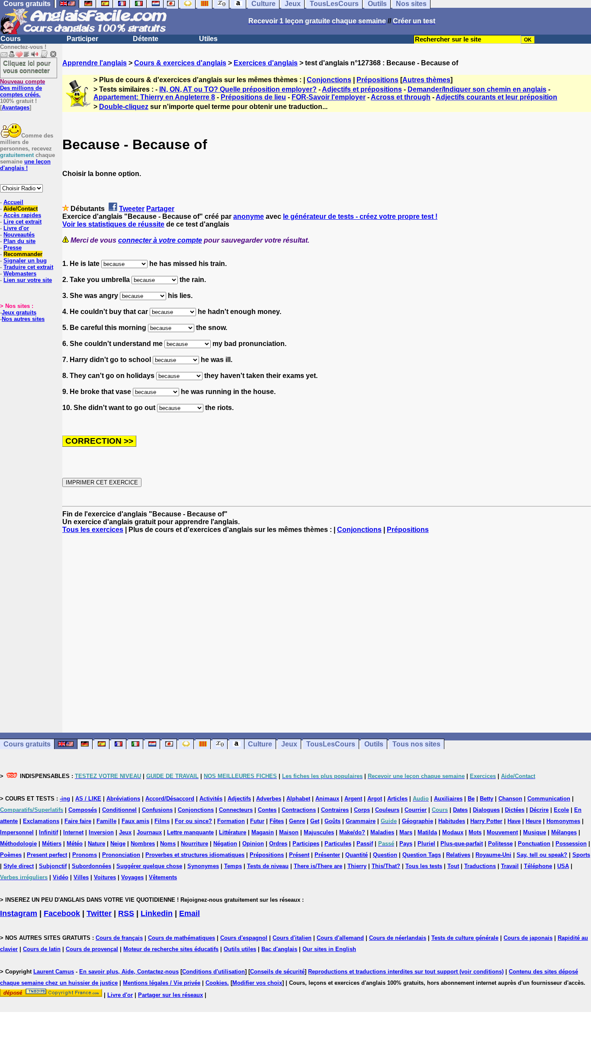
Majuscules (319, 832)
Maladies (382, 832)
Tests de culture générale (464, 938)
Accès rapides (22, 215)
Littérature (232, 832)
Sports (581, 855)
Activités (210, 798)
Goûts (332, 821)
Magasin (262, 832)
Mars (405, 832)
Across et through (400, 97)
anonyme (248, 216)
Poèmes (11, 855)
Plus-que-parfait (461, 843)
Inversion (101, 832)
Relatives (458, 855)
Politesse (500, 843)
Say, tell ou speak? (542, 855)
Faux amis (135, 821)
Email (189, 913)
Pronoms (84, 855)
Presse (12, 247)
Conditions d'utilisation (213, 971)
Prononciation (121, 855)
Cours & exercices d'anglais (180, 63)
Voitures (105, 877)
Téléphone (538, 866)
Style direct (18, 866)
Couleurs (387, 810)
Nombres (143, 843)
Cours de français (119, 938)
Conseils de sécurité (277, 971)
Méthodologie (18, 843)
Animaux (327, 798)
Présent (299, 855)
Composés (82, 810)
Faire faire (77, 821)
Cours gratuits (27, 744)
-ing (65, 798)
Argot (374, 798)
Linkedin (157, 913)
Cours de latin (42, 949)
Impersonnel (17, 832)
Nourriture (194, 843)
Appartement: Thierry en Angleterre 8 (154, 97)
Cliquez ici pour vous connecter (27, 66)
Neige (117, 843)
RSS (126, 913)
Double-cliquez (123, 106)
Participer (82, 38)
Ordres (278, 843)
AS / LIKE (88, 798)
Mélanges (564, 832)
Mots (475, 832)
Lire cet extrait (22, 221)
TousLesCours (330, 744)
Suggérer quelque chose (149, 866)
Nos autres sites (23, 319)
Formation (231, 821)
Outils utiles (240, 949)
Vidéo (60, 877)
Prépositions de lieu (253, 97)
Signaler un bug (25, 260)
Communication (548, 798)
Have (513, 821)
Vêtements (163, 877)
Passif (365, 843)
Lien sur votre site (27, 280)
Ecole (561, 810)
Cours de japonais (528, 938)
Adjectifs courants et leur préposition (496, 97)
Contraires (335, 810)
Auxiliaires (448, 798)
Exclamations (41, 821)
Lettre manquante (190, 832)
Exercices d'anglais (266, 63)
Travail (510, 866)
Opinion (253, 843)
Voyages (132, 877)
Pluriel (426, 843)
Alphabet (298, 798)
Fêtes (277, 821)
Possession (571, 843)
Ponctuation (534, 843)
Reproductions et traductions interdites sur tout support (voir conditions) (406, 971)
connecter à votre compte (160, 240)
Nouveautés (19, 234)
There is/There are (318, 866)
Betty (486, 798)
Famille (106, 821)
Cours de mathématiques (181, 938)
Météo (75, 843)
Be (471, 798)
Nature (96, 843)
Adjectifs (239, 798)
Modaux (452, 832)
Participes (305, 843)
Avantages (15, 107)
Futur (257, 821)
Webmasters (19, 273)
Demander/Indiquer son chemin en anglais (477, 89)
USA (563, 866)
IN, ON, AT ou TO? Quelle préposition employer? (238, 89)
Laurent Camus (53, 971)
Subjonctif (53, 866)
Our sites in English (329, 949)
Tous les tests (423, 866)
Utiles (208, 38)
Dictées (514, 810)
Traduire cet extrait (28, 267)
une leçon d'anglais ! (25, 164)
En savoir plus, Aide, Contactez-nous (129, 971)
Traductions (480, 866)
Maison (289, 832)
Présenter (327, 855)
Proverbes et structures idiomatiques (194, 855)
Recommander (22, 254)
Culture (260, 744)
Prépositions (377, 79)
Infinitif (48, 832)
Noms (168, 843)
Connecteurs (236, 810)
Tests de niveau (268, 866)
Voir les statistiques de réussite (113, 224)
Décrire (539, 810)
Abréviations (123, 798)
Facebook (62, 913)
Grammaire (361, 821)
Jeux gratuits (19, 312)
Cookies (216, 983)
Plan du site (19, 241)
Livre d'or (16, 228)
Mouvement (502, 832)
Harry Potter (486, 821)
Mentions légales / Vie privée (161, 983)
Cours (10, 38)
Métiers (51, 843)
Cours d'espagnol (243, 938)
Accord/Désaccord (169, 798)
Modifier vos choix (257, 983)
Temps (233, 866)
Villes (81, 877)
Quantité (356, 855)
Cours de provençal (92, 949)
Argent (353, 798)
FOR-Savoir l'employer (329, 97)
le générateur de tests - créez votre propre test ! (360, 216)
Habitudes (451, 821)
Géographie (417, 821)
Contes (267, 810)
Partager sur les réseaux (170, 995)
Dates (460, 810)
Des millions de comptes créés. (22, 88)
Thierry (356, 866)
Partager (160, 208)
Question (385, 855)
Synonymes (203, 866)
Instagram (18, 913)
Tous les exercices (92, 529)
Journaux (149, 832)
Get (314, 821)
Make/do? (352, 832)
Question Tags (421, 855)
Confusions (157, 810)
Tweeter (132, 208)
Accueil (13, 202)
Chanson (510, 798)
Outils (373, 744)
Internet (73, 832)
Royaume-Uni (493, 855)
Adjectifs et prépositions (362, 89)
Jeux (289, 744)
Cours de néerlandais (397, 938)
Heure (533, 821)
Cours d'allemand (340, 938)
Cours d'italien (292, 938)
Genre (297, 821)
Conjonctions (329, 79)
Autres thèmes (426, 79)
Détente (145, 38)
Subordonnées (91, 866)
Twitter (99, 913)
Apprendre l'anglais (94, 63)
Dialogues (486, 810)
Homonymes (563, 821)
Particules (337, 843)
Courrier (416, 810)
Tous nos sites (416, 744)
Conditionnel (119, 810)
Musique (534, 832)
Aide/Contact (20, 208)
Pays (405, 843)
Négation (225, 843)
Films (162, 821)
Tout (453, 866)
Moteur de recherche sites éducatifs (170, 949)
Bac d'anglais (279, 949)
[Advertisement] (326, 633)
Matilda (427, 832)
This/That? (386, 866)
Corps (362, 810)
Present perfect (47, 855)
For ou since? (193, 821)
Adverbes (268, 798)
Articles (397, 798)
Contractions (299, 810)
